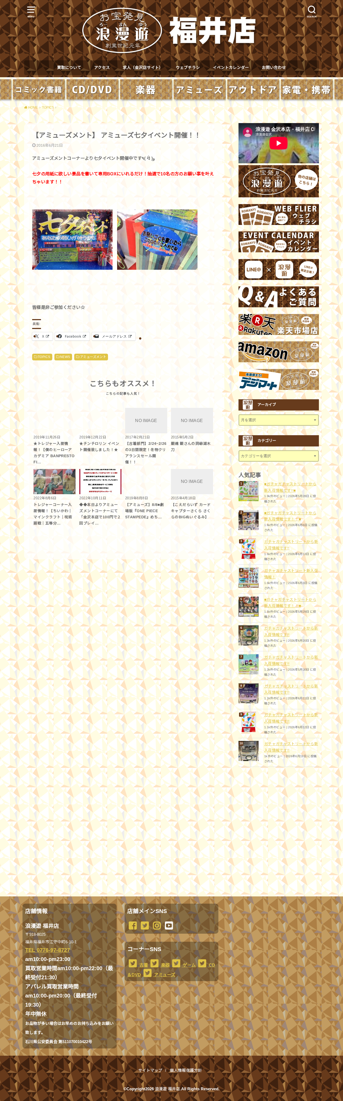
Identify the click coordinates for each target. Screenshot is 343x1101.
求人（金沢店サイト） (143, 67)
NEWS (65, 357)
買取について (69, 67)
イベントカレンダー (231, 67)
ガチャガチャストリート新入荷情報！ (291, 573)
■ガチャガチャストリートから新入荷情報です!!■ (290, 487)
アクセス (102, 67)
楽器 (165, 965)
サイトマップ (150, 1070)
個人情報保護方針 (186, 1070)
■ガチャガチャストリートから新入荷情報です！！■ (290, 516)
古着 (143, 965)
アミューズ (164, 974)
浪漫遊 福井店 (167, 1089)
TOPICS (44, 357)
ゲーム (189, 965)
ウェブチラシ (188, 67)
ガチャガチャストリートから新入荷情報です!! (291, 545)
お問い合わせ (274, 67)
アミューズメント (93, 357)
